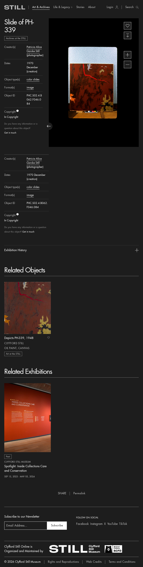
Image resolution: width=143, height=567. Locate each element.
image (30, 87)
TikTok (123, 523)
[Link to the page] (14, 7)
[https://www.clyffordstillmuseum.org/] (74, 549)
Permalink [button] (79, 493)
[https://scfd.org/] (113, 549)
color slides (33, 79)
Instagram (96, 523)
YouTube (112, 523)
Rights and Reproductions (63, 561)
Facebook (82, 523)
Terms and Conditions (122, 561)
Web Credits (94, 561)
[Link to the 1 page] (27, 308)
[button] (63, 7)
